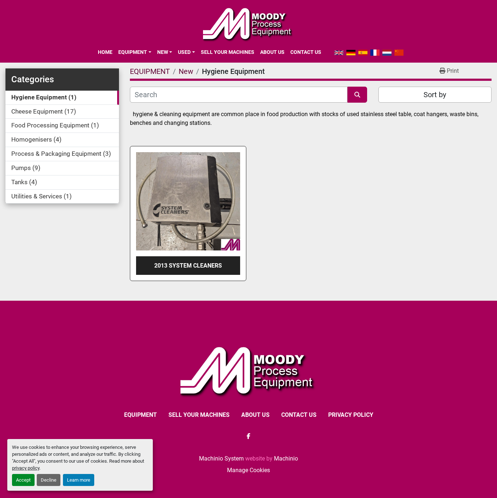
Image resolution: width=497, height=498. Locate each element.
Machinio (286, 458)
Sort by (435, 94)
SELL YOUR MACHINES (227, 52)
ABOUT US (272, 52)
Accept (23, 480)
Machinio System (221, 458)
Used (184, 52)
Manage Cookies (248, 470)
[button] (134, 52)
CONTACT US (305, 52)
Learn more (78, 480)
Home (105, 52)
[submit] (357, 95)
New (162, 52)
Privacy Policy (350, 414)
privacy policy (25, 468)
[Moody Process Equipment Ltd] (248, 370)
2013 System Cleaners (188, 265)
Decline (48, 480)
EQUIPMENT (132, 52)
